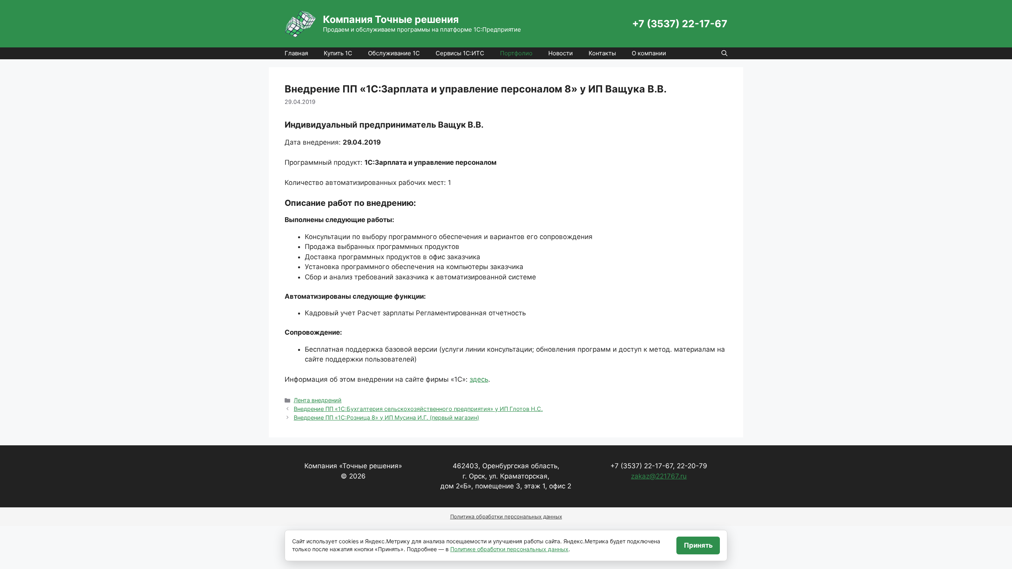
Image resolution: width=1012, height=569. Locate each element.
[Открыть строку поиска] (724, 53)
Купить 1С (338, 53)
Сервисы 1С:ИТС (460, 53)
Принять (698, 545)
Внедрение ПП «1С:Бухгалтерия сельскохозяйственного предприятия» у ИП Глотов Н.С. (418, 408)
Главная (296, 53)
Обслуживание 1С (394, 53)
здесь (479, 379)
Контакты (602, 53)
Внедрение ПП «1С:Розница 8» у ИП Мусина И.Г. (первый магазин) (386, 417)
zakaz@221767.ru (659, 476)
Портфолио (516, 53)
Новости (560, 53)
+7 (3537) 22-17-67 (679, 24)
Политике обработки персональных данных (509, 549)
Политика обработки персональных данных (506, 516)
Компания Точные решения (391, 19)
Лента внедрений (318, 400)
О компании (649, 53)
